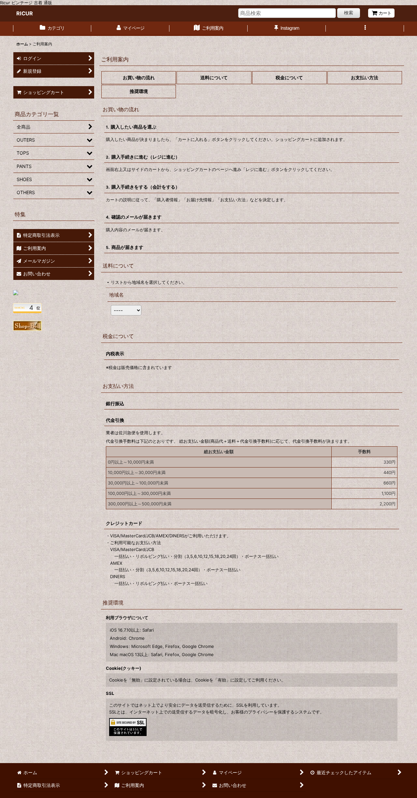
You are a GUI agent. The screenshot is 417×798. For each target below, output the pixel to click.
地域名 (116, 295)
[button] (365, 29)
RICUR (24, 13)
